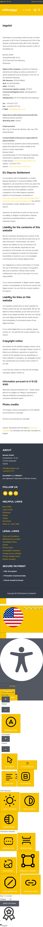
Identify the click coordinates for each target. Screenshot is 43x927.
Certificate (6, 512)
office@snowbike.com (17, 109)
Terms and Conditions (11, 536)
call (9, 1)
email (3, 1)
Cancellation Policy (10, 542)
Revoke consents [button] (9, 559)
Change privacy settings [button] (12, 553)
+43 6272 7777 (8, 471)
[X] (10, 493)
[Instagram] (16, 493)
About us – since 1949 (11, 524)
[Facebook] (5, 493)
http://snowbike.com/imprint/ (19, 166)
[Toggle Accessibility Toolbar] (3, 601)
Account (40, 1)
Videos (5, 518)
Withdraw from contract (11, 539)
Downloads (7, 521)
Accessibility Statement (11, 550)
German (33, 1)
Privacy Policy (8, 548)
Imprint (5, 545)
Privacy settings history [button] (11, 556)
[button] (35, 10)
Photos (5, 515)
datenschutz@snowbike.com (25, 161)
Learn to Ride (8, 510)
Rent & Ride (7, 507)
